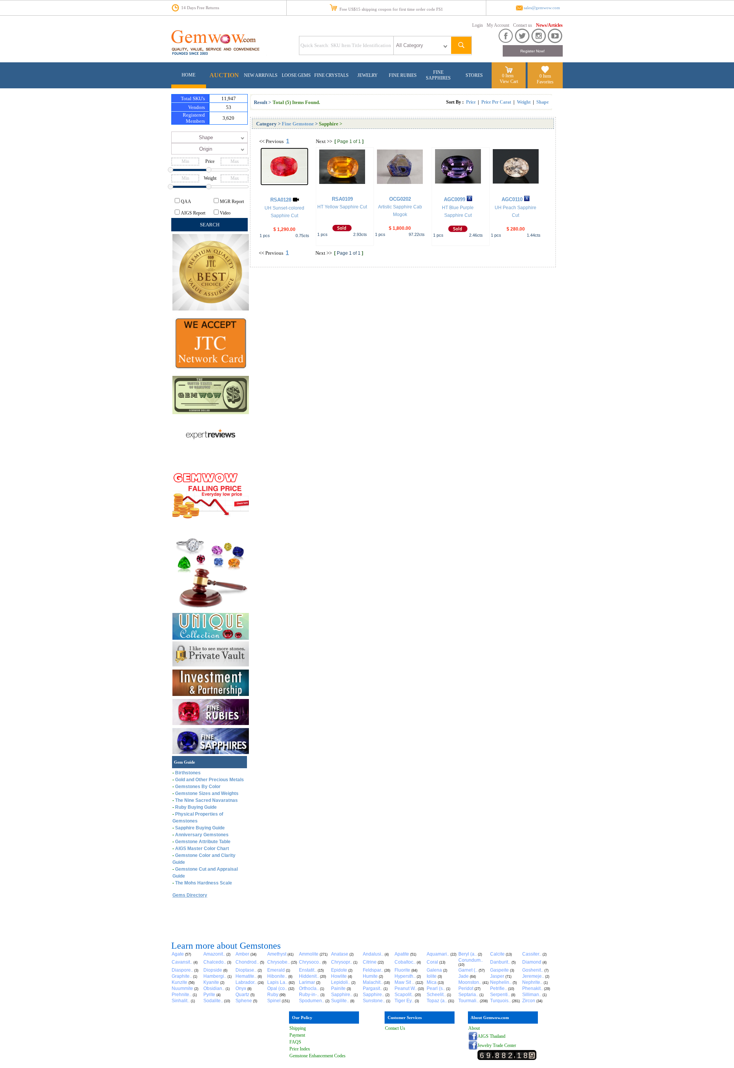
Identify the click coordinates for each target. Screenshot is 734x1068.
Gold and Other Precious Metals (209, 779)
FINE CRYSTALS (331, 75)
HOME (188, 75)
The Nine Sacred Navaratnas (206, 800)
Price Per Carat (496, 102)
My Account (498, 25)
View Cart (509, 81)
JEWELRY (367, 75)
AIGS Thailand (491, 1036)
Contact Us (395, 1028)
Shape (542, 102)
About (474, 1028)
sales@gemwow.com (542, 8)
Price (471, 102)
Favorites (545, 82)
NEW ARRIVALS (261, 75)
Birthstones (188, 772)
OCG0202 (400, 199)
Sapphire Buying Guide (200, 828)
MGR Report (232, 201)
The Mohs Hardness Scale (203, 883)
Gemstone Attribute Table (203, 841)
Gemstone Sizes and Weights (207, 793)
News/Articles (549, 25)
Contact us (522, 25)
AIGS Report (193, 213)
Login (477, 25)
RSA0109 (342, 199)
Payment (297, 1035)
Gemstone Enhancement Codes (317, 1055)
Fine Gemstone (298, 124)
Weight (524, 102)
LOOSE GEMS (296, 75)
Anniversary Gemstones (202, 834)
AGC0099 (454, 199)
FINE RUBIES (403, 75)
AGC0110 (512, 199)
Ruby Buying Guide (196, 807)
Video (225, 213)
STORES (474, 75)
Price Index (299, 1049)
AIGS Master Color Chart (202, 848)
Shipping (297, 1028)
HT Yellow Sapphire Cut (342, 207)
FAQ (294, 1042)
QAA (186, 201)
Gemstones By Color (198, 786)
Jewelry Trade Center (496, 1045)
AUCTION (224, 75)
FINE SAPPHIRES (438, 75)
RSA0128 (280, 200)
